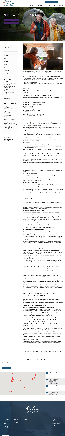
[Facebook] (52, 429)
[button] (24, 387)
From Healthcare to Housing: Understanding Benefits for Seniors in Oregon (9, 94)
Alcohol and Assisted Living (57, 351)
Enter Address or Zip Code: (6, 362)
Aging (24, 125)
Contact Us (61, 5)
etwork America (39, 274)
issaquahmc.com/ (51, 390)
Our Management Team (7, 422)
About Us (24, 5)
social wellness (30, 227)
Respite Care (15, 423)
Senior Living (6, 70)
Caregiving (6, 52)
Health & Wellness (7, 61)
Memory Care (16, 422)
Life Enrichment (16, 427)
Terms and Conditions (7, 427)
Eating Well (6, 55)
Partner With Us (40, 5)
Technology (6, 73)
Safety (5, 67)
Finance (5, 58)
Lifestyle (31, 5)
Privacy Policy (6, 426)
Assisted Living (16, 419)
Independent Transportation (29, 274)
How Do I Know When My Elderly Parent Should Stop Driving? (10, 110)
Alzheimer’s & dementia (8, 50)
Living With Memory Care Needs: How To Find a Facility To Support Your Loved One (10, 83)
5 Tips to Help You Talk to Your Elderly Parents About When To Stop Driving (10, 114)
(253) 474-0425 (54, 425)
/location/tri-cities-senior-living (53, 377)
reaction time (31, 144)
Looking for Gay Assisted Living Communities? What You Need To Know (37, 351)
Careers (55, 5)
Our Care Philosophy (7, 419)
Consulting (25, 419)
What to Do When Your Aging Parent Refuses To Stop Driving (10, 121)
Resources (48, 5)
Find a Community (51, 2)
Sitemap (5, 423)
